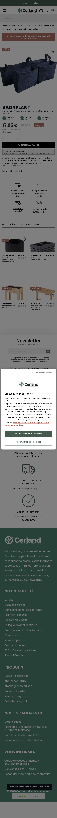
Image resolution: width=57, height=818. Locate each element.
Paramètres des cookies (28, 442)
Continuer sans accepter (42, 373)
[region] (28, 409)
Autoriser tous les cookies (28, 433)
